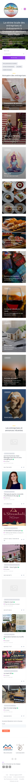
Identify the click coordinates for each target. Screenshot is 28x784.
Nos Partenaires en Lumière (11, 779)
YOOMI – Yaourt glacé (11, 567)
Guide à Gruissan (7, 70)
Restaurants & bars (11, 207)
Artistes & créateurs (11, 276)
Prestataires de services (13, 103)
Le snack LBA (8, 673)
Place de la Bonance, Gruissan (12, 604)
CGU (7, 775)
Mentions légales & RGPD (16, 775)
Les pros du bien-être (9, 453)
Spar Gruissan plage (10, 708)
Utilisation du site (14, 781)
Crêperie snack (8, 602)
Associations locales (11, 417)
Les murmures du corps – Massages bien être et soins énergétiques (13, 457)
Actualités (19, 66)
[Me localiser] (23, 53)
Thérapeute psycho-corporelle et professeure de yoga (13, 495)
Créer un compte (8, 777)
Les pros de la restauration (10, 528)
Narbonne (7, 498)
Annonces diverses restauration (11, 564)
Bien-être (7, 173)
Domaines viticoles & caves (12, 310)
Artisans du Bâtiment (12, 136)
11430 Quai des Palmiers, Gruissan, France (14, 532)
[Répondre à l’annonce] (21, 467)
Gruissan (7, 461)
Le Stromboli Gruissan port (12, 530)
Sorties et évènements (8, 66)
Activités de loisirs (11, 378)
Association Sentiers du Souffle (14, 637)
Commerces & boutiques (13, 240)
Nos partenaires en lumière (10, 63)
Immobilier (8, 345)
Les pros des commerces (9, 705)
